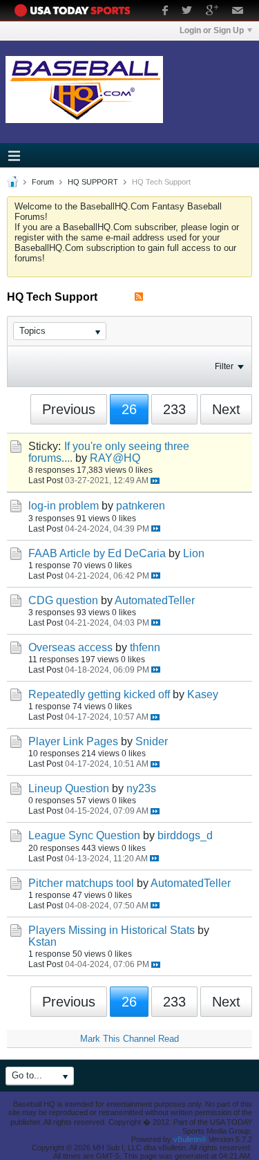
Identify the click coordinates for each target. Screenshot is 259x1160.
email (238, 12)
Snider (151, 741)
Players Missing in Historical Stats (111, 930)
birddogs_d (185, 835)
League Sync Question (84, 835)
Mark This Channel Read (129, 1038)
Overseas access (70, 647)
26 (129, 409)
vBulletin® (190, 1139)
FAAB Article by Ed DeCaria (97, 553)
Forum (43, 182)
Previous (68, 409)
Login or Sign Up (212, 30)
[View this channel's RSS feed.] (139, 297)
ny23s (141, 788)
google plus (212, 12)
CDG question (63, 600)
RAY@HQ (115, 458)
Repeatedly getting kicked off (99, 694)
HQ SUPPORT (93, 182)
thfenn (145, 647)
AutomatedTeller (155, 600)
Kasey (202, 694)
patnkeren (140, 506)
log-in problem (63, 506)
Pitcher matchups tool (81, 883)
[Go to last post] (155, 481)
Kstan (42, 942)
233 (174, 409)
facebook (165, 12)
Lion (193, 553)
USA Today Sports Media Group (76, 10)
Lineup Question (68, 788)
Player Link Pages (73, 741)
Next (226, 409)
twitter (187, 12)
